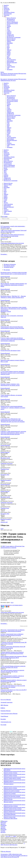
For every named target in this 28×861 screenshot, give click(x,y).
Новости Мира (11, 40)
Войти (2, 72)
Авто (8, 29)
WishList (9, 33)
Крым (8, 64)
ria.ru (12, 602)
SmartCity (6, 5)
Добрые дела (10, 34)
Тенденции (7, 9)
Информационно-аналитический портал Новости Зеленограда (14, 810)
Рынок (8, 24)
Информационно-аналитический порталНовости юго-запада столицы (14, 790)
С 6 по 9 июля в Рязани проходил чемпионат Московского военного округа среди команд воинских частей (12, 373)
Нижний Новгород (12, 62)
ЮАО (8, 47)
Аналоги (9, 65)
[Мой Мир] (6, 606)
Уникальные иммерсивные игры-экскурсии (12, 243)
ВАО (8, 57)
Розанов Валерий (5, 276)
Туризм (9, 26)
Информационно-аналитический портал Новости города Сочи (14, 816)
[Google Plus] (8, 606)
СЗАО (8, 55)
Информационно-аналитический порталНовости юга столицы (14, 792)
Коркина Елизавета (6, 480)
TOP (8, 68)
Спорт (8, 30)
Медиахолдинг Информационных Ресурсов (13, 74)
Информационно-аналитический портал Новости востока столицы (14, 805)
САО (8, 45)
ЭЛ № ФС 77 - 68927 (10, 836)
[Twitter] (3, 606)
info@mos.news (13, 844)
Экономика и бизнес (9, 12)
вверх (2, 608)
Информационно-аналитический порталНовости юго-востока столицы (14, 795)
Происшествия (8, 13)
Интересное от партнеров (13, 37)
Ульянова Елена (5, 469)
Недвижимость (11, 19)
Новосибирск (10, 61)
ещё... (5, 16)
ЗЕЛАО (9, 58)
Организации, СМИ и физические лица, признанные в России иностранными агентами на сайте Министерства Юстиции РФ (14, 855)
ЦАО (8, 44)
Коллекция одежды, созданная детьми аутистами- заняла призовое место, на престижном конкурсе (14, 273)
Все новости (4, 73)
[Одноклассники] (5, 606)
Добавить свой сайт (23, 256)
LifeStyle (9, 31)
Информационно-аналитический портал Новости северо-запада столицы (14, 777)
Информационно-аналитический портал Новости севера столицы (14, 775)
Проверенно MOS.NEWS (10, 818)
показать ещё (4, 238)
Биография (10, 43)
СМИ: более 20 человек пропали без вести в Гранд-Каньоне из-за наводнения (12, 235)
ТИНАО (9, 50)
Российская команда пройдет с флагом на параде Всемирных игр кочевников (14, 680)
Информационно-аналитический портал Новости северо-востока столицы (14, 808)
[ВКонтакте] (1, 606)
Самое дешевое (11, 66)
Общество (6, 8)
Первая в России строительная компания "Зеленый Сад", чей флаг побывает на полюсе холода (13, 408)
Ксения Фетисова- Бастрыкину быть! (10, 350)
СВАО (8, 51)
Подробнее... (4, 254)
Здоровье (6, 11)
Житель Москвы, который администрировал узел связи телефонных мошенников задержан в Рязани (14, 285)
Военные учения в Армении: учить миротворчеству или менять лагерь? (10, 384)
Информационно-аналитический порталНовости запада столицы (14, 787)
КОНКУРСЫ (10, 36)
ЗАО (8, 48)
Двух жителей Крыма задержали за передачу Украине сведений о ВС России (12, 671)
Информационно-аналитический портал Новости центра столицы (14, 772)
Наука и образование (12, 22)
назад (2, 528)
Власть (5, 6)
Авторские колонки (13, 73)
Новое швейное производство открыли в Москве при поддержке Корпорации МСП (14, 657)
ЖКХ (8, 27)
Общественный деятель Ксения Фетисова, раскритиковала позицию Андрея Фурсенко (12, 327)
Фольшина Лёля (5, 474)
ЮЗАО (8, 54)
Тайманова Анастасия (6, 463)
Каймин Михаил (5, 452)
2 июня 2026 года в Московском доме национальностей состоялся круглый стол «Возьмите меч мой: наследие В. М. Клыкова (13, 420)
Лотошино (9, 69)
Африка (9, 41)
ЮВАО (9, 52)
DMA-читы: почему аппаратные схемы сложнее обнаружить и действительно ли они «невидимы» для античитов (14, 309)
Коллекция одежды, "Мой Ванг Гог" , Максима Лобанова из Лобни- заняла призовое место (13, 296)
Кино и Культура (11, 18)
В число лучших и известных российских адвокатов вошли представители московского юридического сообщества (13, 339)
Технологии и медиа (12, 23)
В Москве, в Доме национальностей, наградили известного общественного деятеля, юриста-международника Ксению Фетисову (13, 433)
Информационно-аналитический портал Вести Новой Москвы (14, 813)
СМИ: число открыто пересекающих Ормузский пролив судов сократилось (13, 231)
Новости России (11, 38)
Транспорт (6, 15)
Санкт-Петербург (11, 59)
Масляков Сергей (5, 458)
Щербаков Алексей (6, 311)
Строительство (11, 20)
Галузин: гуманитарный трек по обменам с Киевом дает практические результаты (12, 634)
